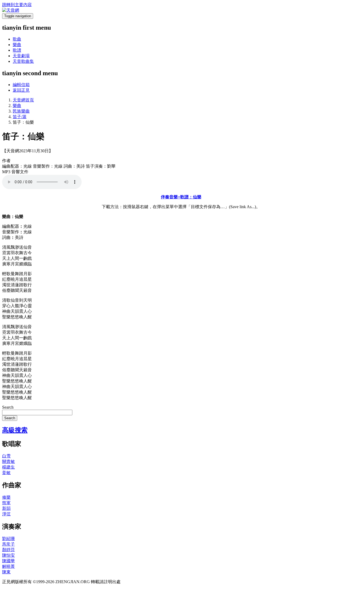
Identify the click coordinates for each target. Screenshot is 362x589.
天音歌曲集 (23, 61)
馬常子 (8, 544)
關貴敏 (8, 461)
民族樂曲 (21, 111)
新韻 (6, 508)
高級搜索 (15, 430)
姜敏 (6, 472)
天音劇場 (21, 55)
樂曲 (17, 44)
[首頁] (10, 10)
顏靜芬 (8, 549)
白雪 (6, 456)
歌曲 (17, 39)
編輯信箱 (21, 84)
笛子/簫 (20, 116)
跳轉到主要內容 (17, 4)
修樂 (6, 497)
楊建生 (8, 467)
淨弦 (6, 514)
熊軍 (6, 503)
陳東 (6, 572)
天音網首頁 (23, 100)
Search (8, 407)
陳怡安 (8, 555)
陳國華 (8, 561)
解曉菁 (8, 566)
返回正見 (21, 90)
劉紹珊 (8, 538)
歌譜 (17, 50)
